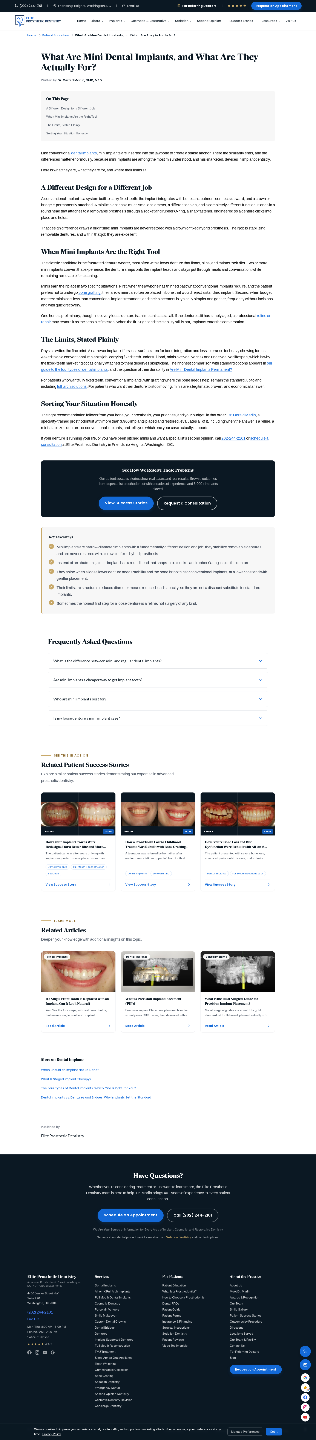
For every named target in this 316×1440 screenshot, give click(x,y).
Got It (274, 1431)
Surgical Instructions (176, 1327)
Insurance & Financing (177, 1321)
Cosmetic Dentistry (107, 1303)
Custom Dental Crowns (110, 1321)
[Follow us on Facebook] (305, 1397)
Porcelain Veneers (107, 1309)
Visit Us (291, 21)
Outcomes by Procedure (246, 1321)
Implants (115, 21)
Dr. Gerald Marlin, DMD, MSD (80, 80)
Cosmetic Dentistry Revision (113, 1400)
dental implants (84, 153)
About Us (236, 1285)
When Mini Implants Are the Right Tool (71, 116)
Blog (233, 1357)
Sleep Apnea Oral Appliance (113, 1357)
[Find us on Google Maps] (305, 1377)
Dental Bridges (105, 1327)
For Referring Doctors (199, 6)
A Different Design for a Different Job (70, 108)
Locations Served (241, 1333)
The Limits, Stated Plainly (63, 125)
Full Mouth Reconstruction (112, 1345)
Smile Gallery (239, 1309)
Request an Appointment (276, 6)
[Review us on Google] (305, 1387)
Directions (236, 1327)
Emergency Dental (107, 1387)
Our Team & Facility (243, 1339)
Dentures (101, 1333)
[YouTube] (45, 1352)
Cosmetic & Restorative (149, 21)
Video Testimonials (174, 1345)
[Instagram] (37, 1352)
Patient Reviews (173, 1339)
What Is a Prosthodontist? (179, 1291)
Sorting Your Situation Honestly (67, 133)
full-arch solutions (72, 386)
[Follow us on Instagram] (305, 1407)
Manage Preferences (245, 1431)
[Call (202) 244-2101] (305, 1351)
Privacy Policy (51, 1434)
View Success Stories (126, 503)
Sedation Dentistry (178, 1237)
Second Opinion (209, 21)
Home (81, 21)
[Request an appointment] (305, 1364)
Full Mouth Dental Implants (113, 1297)
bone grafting (89, 292)
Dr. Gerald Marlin (241, 414)
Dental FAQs (170, 1303)
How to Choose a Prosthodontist (183, 1297)
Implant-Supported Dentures (114, 1339)
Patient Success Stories (245, 1315)
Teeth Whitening (106, 1363)
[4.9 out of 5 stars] (237, 5)
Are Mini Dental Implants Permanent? (201, 369)
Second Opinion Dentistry (112, 1393)
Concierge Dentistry (108, 1406)
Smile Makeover (106, 1315)
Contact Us (237, 1345)
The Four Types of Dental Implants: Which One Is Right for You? (88, 1088)
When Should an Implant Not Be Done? (70, 1070)
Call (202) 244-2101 (192, 1215)
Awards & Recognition (244, 1297)
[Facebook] (29, 1352)
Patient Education (55, 35)
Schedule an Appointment (131, 1215)
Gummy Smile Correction (112, 1369)
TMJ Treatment (105, 1351)
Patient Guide (171, 1309)
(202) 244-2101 (31, 6)
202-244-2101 (233, 438)
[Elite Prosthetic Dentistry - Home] (38, 21)
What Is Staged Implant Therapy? (66, 1079)
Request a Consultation (187, 503)
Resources (269, 21)
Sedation (182, 21)
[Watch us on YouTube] (305, 1417)
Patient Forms (171, 1315)
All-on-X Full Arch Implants (112, 1291)
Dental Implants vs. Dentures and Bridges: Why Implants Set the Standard (96, 1097)
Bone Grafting (104, 1375)
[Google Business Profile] (53, 1352)
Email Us (133, 6)
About (95, 21)
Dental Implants (105, 1285)
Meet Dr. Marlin (240, 1291)
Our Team (236, 1303)
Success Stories (241, 21)
